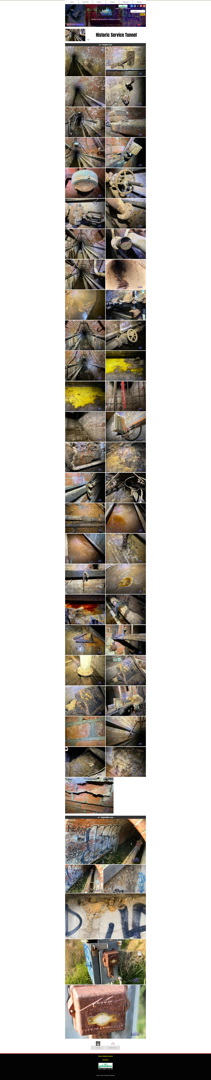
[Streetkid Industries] (135, 6)
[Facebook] (131, 6)
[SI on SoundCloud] (144, 6)
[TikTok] (138, 6)
